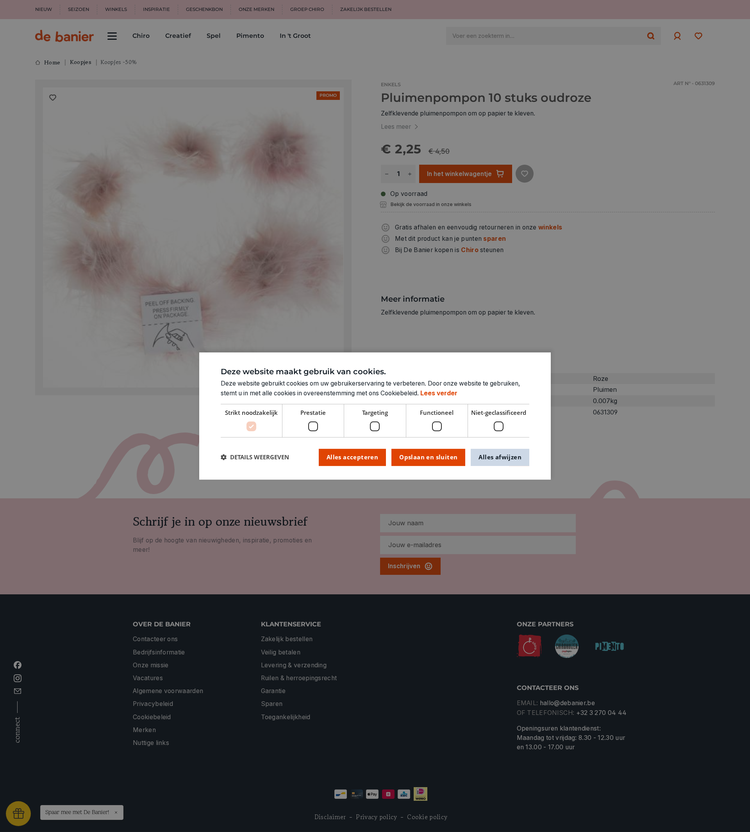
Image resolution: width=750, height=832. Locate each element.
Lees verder (438, 393)
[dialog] (375, 416)
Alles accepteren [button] (352, 457)
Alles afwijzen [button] (500, 457)
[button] (255, 457)
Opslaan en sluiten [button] (428, 457)
